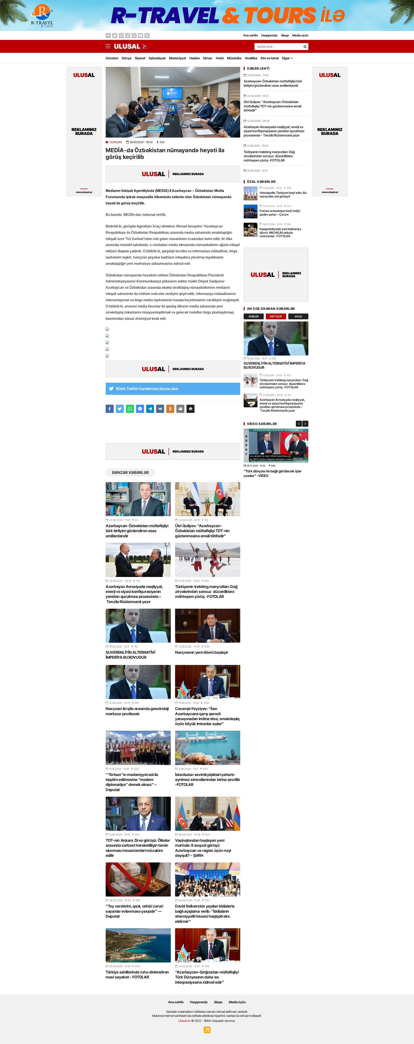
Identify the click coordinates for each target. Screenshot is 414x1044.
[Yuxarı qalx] (401, 1031)
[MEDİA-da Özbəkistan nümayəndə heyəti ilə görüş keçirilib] (173, 102)
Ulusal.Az (185, 1020)
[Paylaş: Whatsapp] (130, 409)
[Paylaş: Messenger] (140, 409)
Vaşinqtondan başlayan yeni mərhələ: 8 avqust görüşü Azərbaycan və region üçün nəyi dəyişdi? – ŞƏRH (203, 848)
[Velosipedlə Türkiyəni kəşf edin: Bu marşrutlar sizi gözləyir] (250, 193)
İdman (207, 58)
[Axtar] (305, 46)
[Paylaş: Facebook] (110, 409)
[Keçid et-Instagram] (121, 35)
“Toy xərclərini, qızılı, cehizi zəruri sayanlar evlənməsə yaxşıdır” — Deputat (134, 911)
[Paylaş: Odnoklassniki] (170, 409)
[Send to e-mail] (180, 409)
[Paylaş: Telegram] (150, 409)
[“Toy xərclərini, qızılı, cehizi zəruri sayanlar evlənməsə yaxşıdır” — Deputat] (138, 879)
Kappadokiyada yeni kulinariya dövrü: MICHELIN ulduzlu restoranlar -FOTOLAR (280, 232)
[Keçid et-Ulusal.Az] (127, 46)
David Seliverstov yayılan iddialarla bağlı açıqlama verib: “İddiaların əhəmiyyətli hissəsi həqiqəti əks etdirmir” (204, 913)
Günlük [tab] (254, 316)
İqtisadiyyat (157, 58)
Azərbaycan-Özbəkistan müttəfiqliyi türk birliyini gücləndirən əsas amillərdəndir (137, 531)
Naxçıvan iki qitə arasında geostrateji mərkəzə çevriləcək (137, 711)
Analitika (251, 58)
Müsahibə (234, 58)
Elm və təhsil (270, 58)
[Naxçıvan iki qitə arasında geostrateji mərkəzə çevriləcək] (138, 682)
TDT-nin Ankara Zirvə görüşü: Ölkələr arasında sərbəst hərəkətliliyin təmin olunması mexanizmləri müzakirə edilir (138, 848)
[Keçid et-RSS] (147, 35)
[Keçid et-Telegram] (127, 35)
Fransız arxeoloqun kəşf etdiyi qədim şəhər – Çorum (280, 212)
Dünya (126, 58)
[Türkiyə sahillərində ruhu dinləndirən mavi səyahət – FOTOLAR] (138, 945)
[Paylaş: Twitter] (120, 409)
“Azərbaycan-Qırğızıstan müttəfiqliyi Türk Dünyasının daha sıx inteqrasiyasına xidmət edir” (206, 977)
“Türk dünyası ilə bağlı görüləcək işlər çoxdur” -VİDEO (273, 473)
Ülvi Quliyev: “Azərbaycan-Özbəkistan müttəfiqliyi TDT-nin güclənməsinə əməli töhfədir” (202, 531)
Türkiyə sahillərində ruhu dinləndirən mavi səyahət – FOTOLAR (137, 974)
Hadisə (195, 58)
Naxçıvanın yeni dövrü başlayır (201, 652)
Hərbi (220, 58)
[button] (190, 409)
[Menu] (110, 46)
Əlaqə (218, 1002)
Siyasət (140, 58)
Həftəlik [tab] (276, 316)
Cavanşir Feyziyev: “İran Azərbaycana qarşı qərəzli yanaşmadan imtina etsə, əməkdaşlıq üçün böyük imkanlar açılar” (207, 716)
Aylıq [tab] (298, 316)
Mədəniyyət (177, 58)
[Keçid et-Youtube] (140, 35)
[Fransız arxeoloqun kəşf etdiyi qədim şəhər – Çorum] (250, 211)
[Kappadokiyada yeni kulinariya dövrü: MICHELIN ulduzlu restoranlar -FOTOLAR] (250, 230)
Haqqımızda (198, 1002)
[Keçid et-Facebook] (108, 35)
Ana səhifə (175, 1002)
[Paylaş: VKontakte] (160, 409)
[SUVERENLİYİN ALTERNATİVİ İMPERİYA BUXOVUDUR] (138, 626)
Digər (286, 58)
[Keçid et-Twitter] (114, 35)
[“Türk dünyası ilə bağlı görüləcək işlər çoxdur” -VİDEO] (276, 445)
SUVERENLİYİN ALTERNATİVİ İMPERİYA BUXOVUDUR (130, 655)
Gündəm (112, 58)
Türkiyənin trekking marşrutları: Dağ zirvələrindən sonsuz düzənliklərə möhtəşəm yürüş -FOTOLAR (206, 591)
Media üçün (237, 1002)
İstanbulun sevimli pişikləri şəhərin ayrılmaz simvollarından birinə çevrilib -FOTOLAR (207, 779)
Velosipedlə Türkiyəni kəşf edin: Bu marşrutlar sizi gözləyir (283, 194)
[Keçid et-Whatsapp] (134, 35)
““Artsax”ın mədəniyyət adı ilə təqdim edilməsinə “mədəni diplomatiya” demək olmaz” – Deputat (132, 782)
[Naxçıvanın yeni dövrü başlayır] (207, 626)
